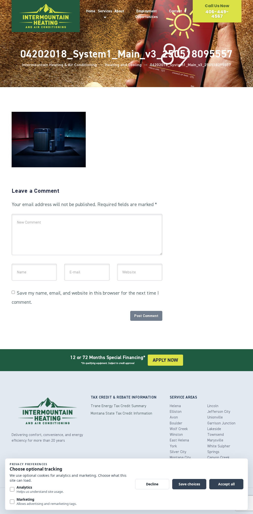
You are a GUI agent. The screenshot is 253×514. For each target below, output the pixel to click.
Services (105, 11)
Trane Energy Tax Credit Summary (118, 405)
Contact (175, 11)
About (119, 11)
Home (90, 11)
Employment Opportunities (146, 14)
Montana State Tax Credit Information (121, 413)
